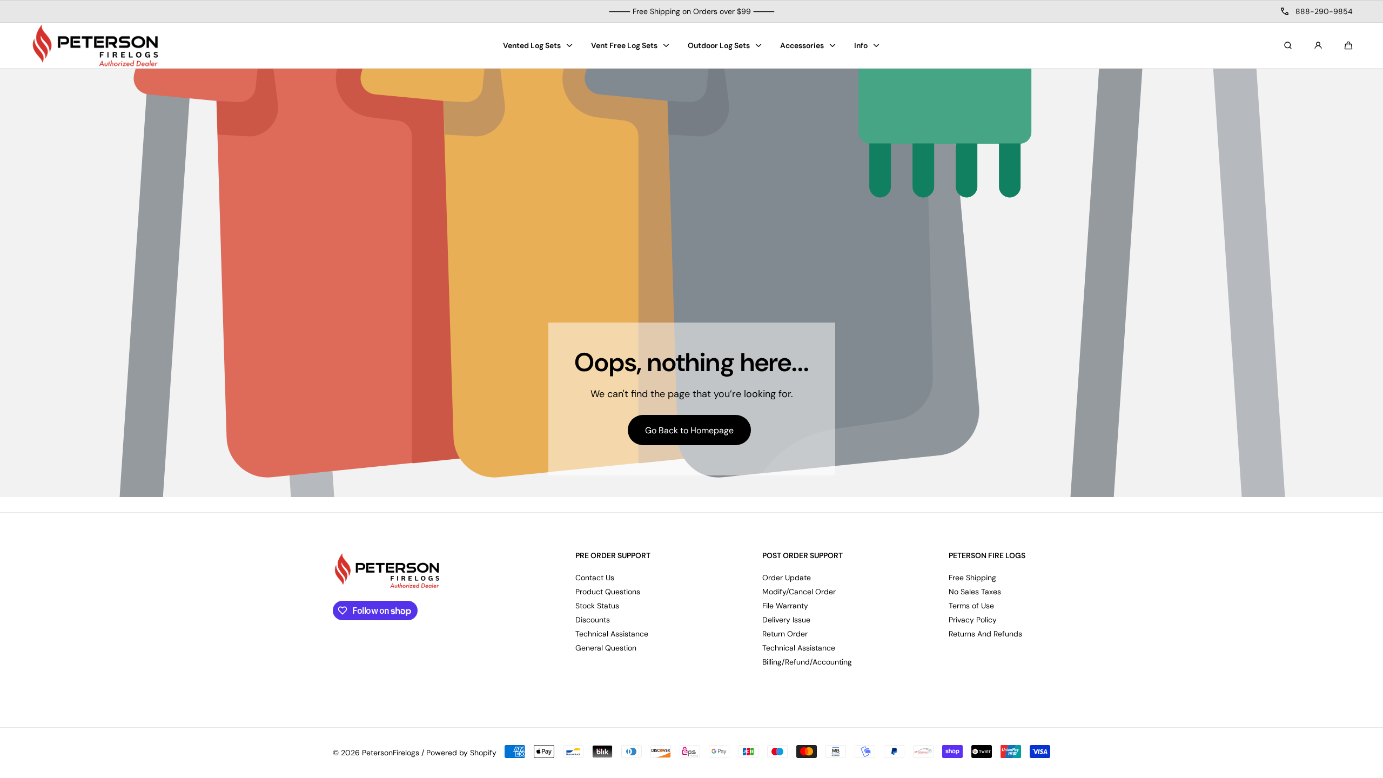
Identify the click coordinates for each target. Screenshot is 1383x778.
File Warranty (785, 606)
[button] (1348, 45)
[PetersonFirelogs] (95, 45)
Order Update (786, 577)
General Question (605, 648)
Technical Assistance (611, 634)
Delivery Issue (786, 620)
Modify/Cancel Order (799, 591)
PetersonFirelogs (390, 752)
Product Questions (607, 591)
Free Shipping (972, 577)
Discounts (592, 620)
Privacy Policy (973, 620)
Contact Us (594, 577)
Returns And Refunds (985, 634)
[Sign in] (1318, 45)
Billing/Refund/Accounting (807, 662)
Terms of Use (971, 606)
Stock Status (597, 606)
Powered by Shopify (461, 752)
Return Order (785, 634)
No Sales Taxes (975, 591)
